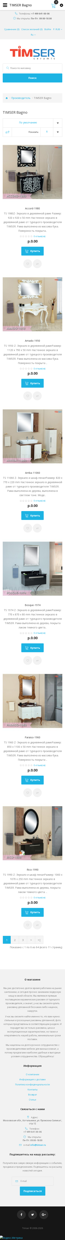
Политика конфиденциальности (32, 1084)
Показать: (34, 132)
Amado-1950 (32, 340)
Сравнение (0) (11, 29)
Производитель (21, 98)
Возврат (32, 1094)
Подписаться (32, 1191)
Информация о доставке (32, 1079)
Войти (47, 29)
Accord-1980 (32, 208)
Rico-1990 (32, 869)
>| (39, 940)
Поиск (32, 78)
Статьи (32, 1099)
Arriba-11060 (32, 472)
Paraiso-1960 (32, 737)
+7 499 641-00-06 (40, 13)
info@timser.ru (38, 1145)
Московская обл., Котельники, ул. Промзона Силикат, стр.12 (32, 1122)
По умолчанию (28, 122)
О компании (32, 1074)
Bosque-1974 (32, 605)
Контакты (33, 1089)
